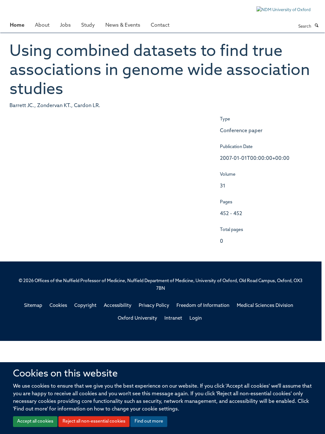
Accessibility (117, 305)
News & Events (122, 25)
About (42, 25)
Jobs (65, 25)
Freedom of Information (202, 305)
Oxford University (137, 318)
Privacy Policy (154, 305)
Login (195, 318)
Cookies (58, 305)
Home (17, 25)
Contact (160, 25)
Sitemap (33, 305)
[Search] (316, 26)
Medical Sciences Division (265, 305)
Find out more (149, 421)
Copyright (85, 305)
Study (88, 25)
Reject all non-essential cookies (94, 421)
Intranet (173, 318)
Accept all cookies (35, 421)
